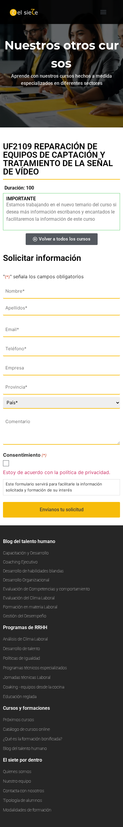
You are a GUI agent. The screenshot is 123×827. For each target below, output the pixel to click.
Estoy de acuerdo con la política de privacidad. (56, 472)
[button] (103, 12)
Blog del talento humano (29, 541)
